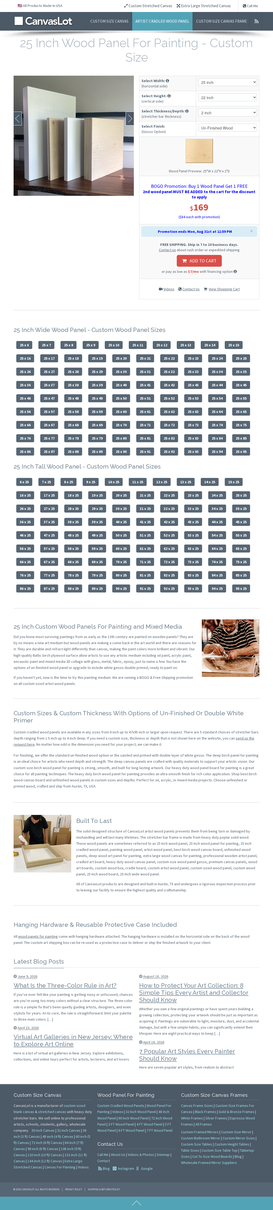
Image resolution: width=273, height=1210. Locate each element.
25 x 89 (97, 451)
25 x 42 (169, 385)
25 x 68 (73, 425)
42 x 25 (169, 521)
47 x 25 (49, 535)
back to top (136, 1203)
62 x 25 (169, 548)
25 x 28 (73, 371)
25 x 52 (169, 398)
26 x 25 (25, 508)
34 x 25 (217, 508)
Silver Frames (216, 1118)
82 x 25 (169, 575)
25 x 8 (68, 345)
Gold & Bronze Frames (236, 1111)
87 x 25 (49, 588)
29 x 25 (97, 508)
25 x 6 (24, 345)
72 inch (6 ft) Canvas (46, 1142)
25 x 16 (25, 358)
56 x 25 (25, 548)
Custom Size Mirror (236, 1132)
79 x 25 (97, 575)
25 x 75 (241, 425)
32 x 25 (169, 508)
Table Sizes (190, 1150)
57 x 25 (49, 548)
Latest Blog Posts (39, 961)
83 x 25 (193, 575)
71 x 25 (145, 561)
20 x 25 (121, 495)
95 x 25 (241, 588)
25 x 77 (49, 438)
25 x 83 (193, 438)
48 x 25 (73, 535)
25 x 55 (241, 398)
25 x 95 (241, 451)
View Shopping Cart (224, 289)
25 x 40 (121, 385)
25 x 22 (169, 358)
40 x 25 (121, 521)
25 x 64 (217, 411)
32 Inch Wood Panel (141, 1111)
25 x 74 (217, 425)
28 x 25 (73, 508)
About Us (118, 1154)
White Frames (192, 1118)
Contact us (167, 249)
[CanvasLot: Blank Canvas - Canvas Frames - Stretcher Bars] (43, 20)
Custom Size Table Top (220, 1150)
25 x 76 (25, 438)
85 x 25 (241, 575)
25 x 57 (49, 411)
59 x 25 (97, 548)
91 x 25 (145, 588)
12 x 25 (161, 482)
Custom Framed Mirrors (200, 1132)
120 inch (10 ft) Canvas (44, 1154)
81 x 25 (145, 575)
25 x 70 (121, 425)
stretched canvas (52, 1111)
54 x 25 (217, 535)
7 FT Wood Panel (159, 1130)
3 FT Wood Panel (121, 1124)
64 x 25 (217, 548)
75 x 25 (241, 561)
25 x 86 (25, 451)
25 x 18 (73, 358)
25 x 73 (193, 425)
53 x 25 (193, 535)
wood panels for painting (38, 936)
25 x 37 (49, 385)
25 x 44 (217, 385)
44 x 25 (217, 521)
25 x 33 (193, 371)
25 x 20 (121, 358)
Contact (103, 1160)
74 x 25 (217, 561)
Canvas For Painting (60, 1167)
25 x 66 (25, 425)
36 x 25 (25, 521)
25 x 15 (233, 345)
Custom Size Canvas (109, 21)
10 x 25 (113, 482)
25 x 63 (193, 411)
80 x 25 (121, 575)
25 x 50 (121, 398)
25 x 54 (217, 398)
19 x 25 (97, 495)
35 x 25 (241, 508)
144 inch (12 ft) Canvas (44, 1161)
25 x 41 (145, 385)
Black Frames (205, 1111)
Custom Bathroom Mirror (200, 1138)
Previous (18, 118)
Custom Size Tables (196, 1144)
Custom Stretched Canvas (150, 5)
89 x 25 (97, 588)
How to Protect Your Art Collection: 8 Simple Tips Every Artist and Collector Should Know (193, 992)
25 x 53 (193, 398)
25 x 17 (49, 358)
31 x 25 (145, 508)
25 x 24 (217, 358)
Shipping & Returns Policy (104, 1189)
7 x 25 (46, 482)
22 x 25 (169, 495)
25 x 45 (241, 385)
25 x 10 (113, 345)
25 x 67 (49, 425)
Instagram (125, 1168)
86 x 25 (25, 588)
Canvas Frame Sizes (197, 1105)
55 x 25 (241, 535)
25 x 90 (121, 451)
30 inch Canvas (43, 1130)
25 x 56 (25, 411)
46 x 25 (25, 535)
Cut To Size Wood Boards (212, 1156)
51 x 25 (145, 535)
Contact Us (191, 289)
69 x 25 (97, 561)
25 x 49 (97, 398)
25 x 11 (137, 345)
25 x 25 (241, 358)
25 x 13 (185, 345)
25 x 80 (121, 438)
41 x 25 (145, 521)
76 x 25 (25, 575)
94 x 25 (217, 588)
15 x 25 (233, 482)
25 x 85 (241, 438)
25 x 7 (46, 345)
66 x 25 (25, 561)
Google (146, 1168)
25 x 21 (145, 358)
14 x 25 (209, 482)
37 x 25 (49, 521)
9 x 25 (90, 482)
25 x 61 (145, 411)
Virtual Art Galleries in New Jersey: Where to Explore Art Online (73, 1040)
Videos (168, 289)
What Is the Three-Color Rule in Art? (65, 985)
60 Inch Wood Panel (133, 1118)
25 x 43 (193, 385)
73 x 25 (193, 561)
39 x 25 (97, 521)
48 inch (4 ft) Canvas (57, 1136)
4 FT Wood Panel (149, 1124)
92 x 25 (169, 588)
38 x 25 (73, 521)
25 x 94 (217, 451)
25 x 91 (145, 451)
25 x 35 (241, 371)
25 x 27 (49, 371)
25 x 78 (73, 438)
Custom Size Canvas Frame (221, 21)
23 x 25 (193, 495)
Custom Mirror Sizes (239, 1138)
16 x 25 (25, 495)
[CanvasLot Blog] (257, 21)
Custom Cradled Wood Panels (120, 1105)
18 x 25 (73, 495)
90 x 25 (121, 588)
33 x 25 (193, 508)
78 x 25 (73, 575)
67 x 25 (49, 561)
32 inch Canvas (68, 1130)
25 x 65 (241, 411)
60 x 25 (121, 548)
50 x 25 (121, 535)
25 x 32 (169, 371)
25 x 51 (145, 398)
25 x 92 (169, 451)
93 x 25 (193, 588)
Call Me (252, 5)
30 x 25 (121, 508)
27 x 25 (49, 508)
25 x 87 (49, 451)
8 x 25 (68, 482)
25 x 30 (121, 371)
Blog (106, 1168)
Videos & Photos (141, 1154)
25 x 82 (169, 438)
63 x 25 (193, 548)
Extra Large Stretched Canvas (205, 5)
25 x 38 (73, 385)
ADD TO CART (201, 261)
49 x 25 (97, 535)
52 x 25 (169, 535)
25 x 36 (25, 385)
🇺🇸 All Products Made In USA (40, 5)
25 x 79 (97, 438)
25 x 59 (97, 411)
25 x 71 (145, 425)
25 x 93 (193, 451)
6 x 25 (24, 482)
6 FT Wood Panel (131, 1130)
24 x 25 (217, 495)
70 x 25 (121, 561)
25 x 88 (73, 451)
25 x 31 (145, 371)
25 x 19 (97, 358)
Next (130, 118)
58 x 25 (73, 548)
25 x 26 (25, 371)
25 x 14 (209, 345)
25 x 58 (73, 411)
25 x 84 (217, 438)
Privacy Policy (73, 1189)
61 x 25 (145, 548)
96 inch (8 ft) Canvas (42, 1148)
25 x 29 (97, 371)
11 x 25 (137, 482)
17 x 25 (49, 495)
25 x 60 (121, 411)
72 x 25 (169, 561)
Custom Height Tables (232, 1144)
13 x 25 (185, 482)
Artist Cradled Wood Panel (162, 21)
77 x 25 (49, 575)
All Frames (203, 1124)
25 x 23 (193, 358)
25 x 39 (97, 385)
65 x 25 (241, 548)
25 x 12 (161, 345)
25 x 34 (217, 371)
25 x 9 (90, 345)
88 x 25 (73, 588)
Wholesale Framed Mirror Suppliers (209, 1162)
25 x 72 (169, 425)
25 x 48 (73, 398)
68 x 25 (73, 561)
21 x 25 (145, 495)
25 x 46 (25, 398)
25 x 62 (169, 411)
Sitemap (163, 1154)
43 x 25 (193, 521)
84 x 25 (217, 575)
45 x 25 (241, 521)
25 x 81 (145, 438)
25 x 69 (97, 425)
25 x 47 (49, 398)
